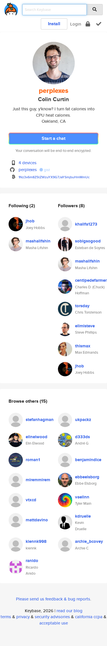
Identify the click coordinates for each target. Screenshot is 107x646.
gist (46, 170)
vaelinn (82, 497)
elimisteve (85, 326)
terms (6, 617)
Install (54, 23)
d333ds (82, 437)
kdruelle (83, 516)
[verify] (98, 24)
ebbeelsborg (87, 477)
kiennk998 (36, 541)
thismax (82, 346)
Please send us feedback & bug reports (53, 599)
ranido (32, 560)
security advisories (52, 617)
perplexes (28, 170)
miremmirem (38, 480)
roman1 (33, 460)
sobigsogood (88, 241)
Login (75, 24)
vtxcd (31, 500)
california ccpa (88, 617)
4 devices (28, 163)
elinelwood (36, 437)
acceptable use (53, 623)
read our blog (69, 611)
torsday (82, 306)
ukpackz (83, 419)
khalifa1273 (86, 224)
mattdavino (37, 520)
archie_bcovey (89, 541)
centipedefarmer (91, 280)
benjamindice (88, 460)
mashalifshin (38, 241)
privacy (23, 617)
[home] (11, 8)
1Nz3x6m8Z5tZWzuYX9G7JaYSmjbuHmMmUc (54, 177)
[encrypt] (88, 24)
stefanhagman (40, 419)
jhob (30, 221)
